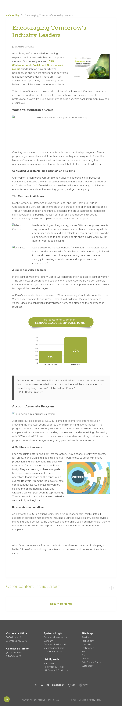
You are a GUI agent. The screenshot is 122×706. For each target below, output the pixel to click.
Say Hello (109, 5)
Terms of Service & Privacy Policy (85, 700)
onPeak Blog (12, 15)
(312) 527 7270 (13, 656)
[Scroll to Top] (7, 699)
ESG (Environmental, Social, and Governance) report (37, 65)
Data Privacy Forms (91, 662)
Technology (50, 5)
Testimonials (75, 5)
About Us (63, 5)
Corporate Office (17, 633)
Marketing (49, 663)
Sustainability (88, 665)
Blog (92, 5)
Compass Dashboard (55, 644)
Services (38, 5)
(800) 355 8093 (14, 652)
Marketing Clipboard (54, 648)
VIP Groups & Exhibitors (56, 670)
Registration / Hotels (54, 666)
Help (86, 5)
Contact (85, 658)
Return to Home (61, 604)
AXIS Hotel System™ (54, 651)
